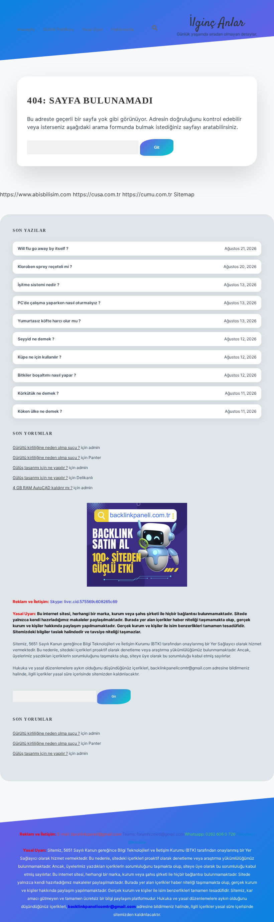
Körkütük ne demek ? (38, 393)
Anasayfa (26, 29)
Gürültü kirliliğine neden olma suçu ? (46, 447)
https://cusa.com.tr (97, 194)
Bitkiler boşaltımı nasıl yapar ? (47, 375)
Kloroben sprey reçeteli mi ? (45, 266)
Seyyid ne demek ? (36, 338)
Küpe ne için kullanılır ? (39, 356)
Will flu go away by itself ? (43, 248)
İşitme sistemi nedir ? (38, 284)
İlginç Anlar (216, 23)
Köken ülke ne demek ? (40, 411)
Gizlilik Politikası (58, 29)
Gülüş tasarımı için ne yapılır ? (40, 467)
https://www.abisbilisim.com (35, 194)
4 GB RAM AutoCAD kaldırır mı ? (43, 487)
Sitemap (184, 194)
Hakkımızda (123, 29)
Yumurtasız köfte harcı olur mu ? (49, 320)
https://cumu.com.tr (147, 194)
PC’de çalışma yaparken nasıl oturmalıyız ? (59, 302)
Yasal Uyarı (92, 29)
